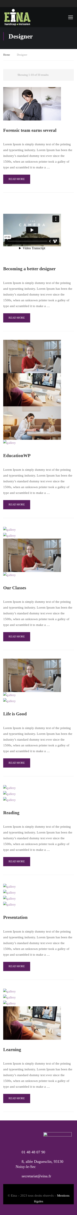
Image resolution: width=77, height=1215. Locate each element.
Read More (17, 179)
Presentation (15, 917)
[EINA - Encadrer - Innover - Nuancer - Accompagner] (17, 17)
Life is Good (15, 713)
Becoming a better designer (29, 268)
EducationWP (17, 455)
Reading (11, 812)
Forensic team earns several (29, 130)
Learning (12, 1049)
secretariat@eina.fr (36, 1176)
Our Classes (14, 587)
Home (6, 54)
